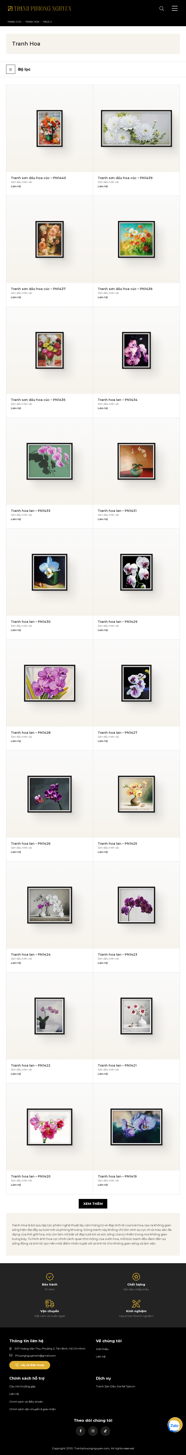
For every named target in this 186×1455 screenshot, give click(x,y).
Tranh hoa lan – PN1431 (117, 511)
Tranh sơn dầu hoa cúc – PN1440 (38, 178)
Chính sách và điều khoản (26, 1401)
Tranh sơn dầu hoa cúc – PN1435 (38, 400)
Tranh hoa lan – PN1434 (117, 400)
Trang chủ (14, 21)
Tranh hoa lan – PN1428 (31, 733)
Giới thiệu (102, 1349)
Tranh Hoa (32, 21)
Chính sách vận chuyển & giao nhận (32, 1409)
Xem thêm (93, 1203)
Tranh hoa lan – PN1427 (117, 733)
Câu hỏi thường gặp (22, 1386)
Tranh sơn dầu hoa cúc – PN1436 (125, 289)
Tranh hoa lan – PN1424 (31, 954)
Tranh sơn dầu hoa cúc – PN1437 (38, 289)
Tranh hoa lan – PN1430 (31, 622)
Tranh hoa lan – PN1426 (30, 844)
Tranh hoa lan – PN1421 (117, 1065)
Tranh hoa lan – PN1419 (117, 1176)
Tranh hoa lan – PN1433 (30, 511)
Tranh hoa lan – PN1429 (117, 622)
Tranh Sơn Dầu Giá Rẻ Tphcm (115, 1386)
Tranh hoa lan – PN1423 (117, 954)
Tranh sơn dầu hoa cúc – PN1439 (125, 178)
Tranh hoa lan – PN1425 (117, 844)
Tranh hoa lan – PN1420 (31, 1176)
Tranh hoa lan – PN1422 (30, 1065)
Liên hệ (100, 1356)
